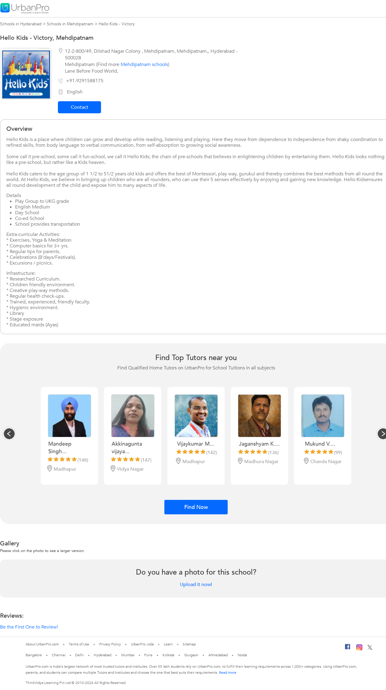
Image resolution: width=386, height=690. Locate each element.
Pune (148, 655)
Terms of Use (79, 644)
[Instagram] (359, 649)
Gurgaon (191, 655)
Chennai (58, 655)
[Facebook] (347, 649)
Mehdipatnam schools (144, 64)
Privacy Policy (110, 644)
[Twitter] (369, 648)
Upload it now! (196, 584)
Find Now (196, 507)
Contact (79, 107)
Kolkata (168, 655)
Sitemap (189, 644)
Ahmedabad (218, 655)
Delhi (79, 655)
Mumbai (127, 655)
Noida (242, 655)
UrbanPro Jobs (142, 644)
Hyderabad (102, 655)
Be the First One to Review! (29, 627)
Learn (168, 644)
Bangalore (34, 655)
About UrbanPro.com (42, 644)
